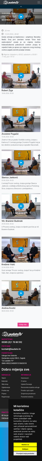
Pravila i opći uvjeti (27, 390)
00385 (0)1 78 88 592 (12, 342)
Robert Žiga (7, 90)
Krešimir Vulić (8, 264)
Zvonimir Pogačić (10, 134)
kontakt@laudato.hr (11, 349)
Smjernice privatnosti (28, 393)
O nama (23, 381)
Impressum (25, 378)
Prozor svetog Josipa (16, 16)
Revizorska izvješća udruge (30, 387)
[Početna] (12, 2)
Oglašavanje (6, 387)
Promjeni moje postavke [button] (25, 453)
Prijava (4, 393)
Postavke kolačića (27, 397)
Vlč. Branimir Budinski (12, 221)
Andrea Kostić (8, 308)
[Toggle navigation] (39, 2)
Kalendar (5, 381)
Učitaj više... (23, 325)
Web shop (5, 384)
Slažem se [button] (25, 445)
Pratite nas (5, 390)
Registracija (6, 397)
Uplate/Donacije (26, 384)
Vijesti (4, 378)
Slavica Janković (10, 177)
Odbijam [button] (25, 449)
